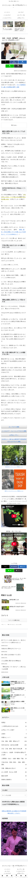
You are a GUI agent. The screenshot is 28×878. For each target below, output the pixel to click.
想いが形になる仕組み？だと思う (11, 654)
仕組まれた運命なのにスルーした (11, 648)
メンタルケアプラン (20, 871)
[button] (18, 66)
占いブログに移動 (14, 427)
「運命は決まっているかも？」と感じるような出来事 (13, 668)
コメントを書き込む (14, 620)
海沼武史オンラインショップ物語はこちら (14, 466)
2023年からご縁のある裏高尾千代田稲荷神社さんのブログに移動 (14, 440)
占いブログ (7, 871)
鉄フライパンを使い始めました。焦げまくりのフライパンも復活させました (13, 641)
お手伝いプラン (14, 435)
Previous (1, 26)
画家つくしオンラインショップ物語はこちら (14, 491)
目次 (12, 125)
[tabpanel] (7, 26)
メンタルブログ (7, 873)
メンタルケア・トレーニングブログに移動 (14, 431)
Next (27, 26)
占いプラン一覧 (20, 869)
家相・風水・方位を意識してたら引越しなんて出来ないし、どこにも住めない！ (13, 232)
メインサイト (7, 869)
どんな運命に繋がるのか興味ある (11, 660)
